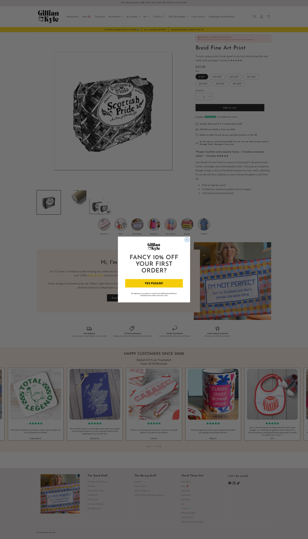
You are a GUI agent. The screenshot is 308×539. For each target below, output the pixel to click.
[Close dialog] (187, 240)
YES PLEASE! (154, 283)
